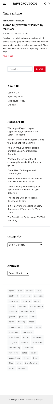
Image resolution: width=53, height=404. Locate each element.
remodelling (14, 347)
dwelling (23, 306)
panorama (37, 337)
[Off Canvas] (4, 4)
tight (35, 358)
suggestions (14, 358)
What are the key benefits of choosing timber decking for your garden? (24, 162)
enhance (13, 311)
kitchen (28, 327)
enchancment (36, 306)
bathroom (25, 296)
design (12, 306)
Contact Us (13, 92)
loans (38, 327)
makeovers (27, 332)
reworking (13, 353)
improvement (15, 327)
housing (21, 322)
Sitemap (11, 104)
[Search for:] (19, 69)
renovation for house (13, 21)
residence (28, 347)
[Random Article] (44, 3)
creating (26, 301)
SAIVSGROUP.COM (24, 3)
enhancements (27, 311)
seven (33, 353)
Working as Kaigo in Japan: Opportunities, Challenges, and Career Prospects (22, 131)
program (13, 342)
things (26, 358)
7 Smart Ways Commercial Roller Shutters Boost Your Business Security (23, 150)
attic (39, 291)
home (33, 317)
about (11, 291)
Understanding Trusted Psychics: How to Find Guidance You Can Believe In (24, 189)
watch (12, 368)
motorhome (14, 337)
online (26, 337)
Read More (8, 56)
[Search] (49, 4)
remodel (24, 342)
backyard (13, 296)
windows (22, 368)
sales (24, 353)
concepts (38, 296)
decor (37, 301)
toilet (19, 363)
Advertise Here (15, 96)
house (11, 322)
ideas (31, 322)
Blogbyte (39, 399)
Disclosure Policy (16, 100)
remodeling (37, 342)
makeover (13, 332)
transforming (31, 363)
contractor (14, 301)
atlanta (29, 291)
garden (12, 317)
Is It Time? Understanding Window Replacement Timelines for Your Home (24, 209)
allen (20, 291)
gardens (23, 317)
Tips (11, 363)
